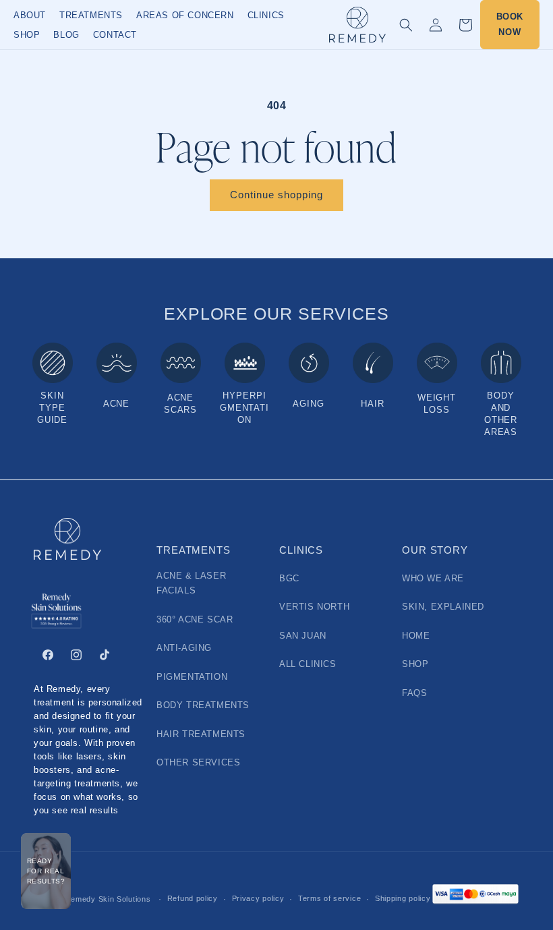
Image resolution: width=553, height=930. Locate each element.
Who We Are (433, 578)
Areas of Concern (185, 15)
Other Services (198, 762)
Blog (66, 35)
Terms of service (329, 898)
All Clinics (308, 664)
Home (416, 636)
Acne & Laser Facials (191, 583)
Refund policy (192, 898)
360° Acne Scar (194, 619)
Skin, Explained (443, 607)
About (29, 15)
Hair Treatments (200, 734)
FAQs (414, 693)
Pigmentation (191, 677)
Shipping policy (403, 898)
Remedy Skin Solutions (108, 899)
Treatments (91, 15)
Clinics (266, 15)
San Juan (302, 636)
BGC (289, 578)
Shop (26, 35)
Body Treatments (203, 705)
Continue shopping (276, 194)
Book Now (509, 24)
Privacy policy (258, 898)
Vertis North (314, 607)
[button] (406, 25)
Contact (115, 35)
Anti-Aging (184, 648)
